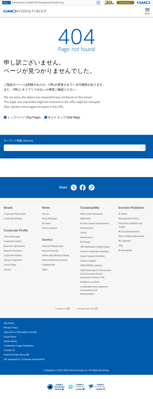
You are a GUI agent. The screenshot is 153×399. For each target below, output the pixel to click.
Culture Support (88, 261)
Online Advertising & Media (55, 255)
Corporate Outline (13, 241)
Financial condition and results (130, 225)
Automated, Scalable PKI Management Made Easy (33, 2)
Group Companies (13, 260)
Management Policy (128, 218)
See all (45, 214)
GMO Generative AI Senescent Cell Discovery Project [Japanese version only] (95, 274)
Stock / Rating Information (131, 236)
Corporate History (13, 255)
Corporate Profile (16, 230)
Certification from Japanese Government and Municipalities (94, 290)
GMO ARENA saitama (91, 265)
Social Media (10, 341)
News (46, 207)
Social (83, 232)
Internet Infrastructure (52, 246)
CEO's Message (12, 236)
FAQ (120, 245)
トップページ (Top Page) (23, 117)
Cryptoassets (48, 264)
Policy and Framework (91, 214)
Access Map (10, 264)
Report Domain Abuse (15, 354)
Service (47, 239)
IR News (46, 223)
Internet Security (50, 250)
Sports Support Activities (92, 256)
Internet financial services (55, 260)
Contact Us (9, 350)
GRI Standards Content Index (95, 247)
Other (45, 269)
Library (7, 269)
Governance (86, 237)
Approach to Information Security (20, 332)
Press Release (49, 218)
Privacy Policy (11, 327)
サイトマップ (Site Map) (64, 117)
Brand (8, 207)
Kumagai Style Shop (86, 309)
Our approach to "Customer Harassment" (24, 359)
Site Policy (9, 323)
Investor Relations (131, 207)
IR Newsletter (125, 250)
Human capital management (94, 223)
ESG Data (85, 242)
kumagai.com (61, 309)
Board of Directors (13, 250)
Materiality (85, 218)
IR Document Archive (129, 231)
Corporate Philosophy (15, 214)
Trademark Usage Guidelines (19, 345)
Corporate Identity (13, 218)
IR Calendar (124, 241)
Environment (86, 228)
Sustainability (89, 207)
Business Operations (14, 246)
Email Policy (10, 337)
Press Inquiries (49, 228)
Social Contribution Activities (94, 251)
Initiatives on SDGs (89, 282)
